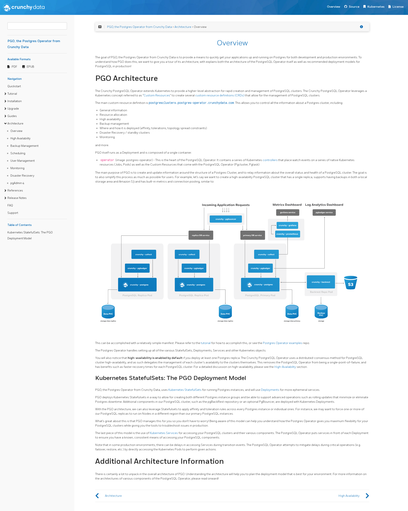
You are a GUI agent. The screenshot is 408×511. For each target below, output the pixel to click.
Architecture (15, 123)
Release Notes (17, 198)
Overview (333, 7)
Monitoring (17, 168)
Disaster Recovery (22, 175)
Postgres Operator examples (282, 343)
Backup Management (24, 146)
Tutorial (12, 94)
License (398, 7)
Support (12, 213)
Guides (12, 116)
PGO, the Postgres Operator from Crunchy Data (139, 27)
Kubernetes (375, 7)
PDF (14, 67)
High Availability (20, 138)
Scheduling (17, 153)
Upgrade (13, 108)
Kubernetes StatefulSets (184, 390)
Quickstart (14, 86)
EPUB (30, 67)
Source (354, 7)
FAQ (10, 205)
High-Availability (285, 367)
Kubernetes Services (164, 433)
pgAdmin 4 (17, 183)
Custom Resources (157, 95)
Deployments (270, 390)
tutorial (206, 343)
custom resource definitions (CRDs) (219, 95)
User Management (22, 161)
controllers (270, 160)
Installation (14, 101)
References (15, 190)
